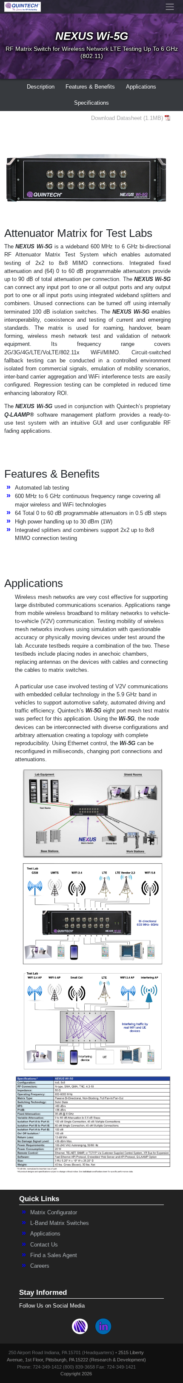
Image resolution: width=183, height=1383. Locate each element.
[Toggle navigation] (169, 6)
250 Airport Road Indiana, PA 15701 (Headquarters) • (63, 1352)
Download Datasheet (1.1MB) (127, 118)
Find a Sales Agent (53, 1255)
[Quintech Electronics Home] (22, 7)
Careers (39, 1266)
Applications (45, 1233)
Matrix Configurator (53, 1212)
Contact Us (44, 1244)
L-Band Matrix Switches (59, 1223)
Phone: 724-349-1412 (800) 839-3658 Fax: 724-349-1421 (76, 1366)
